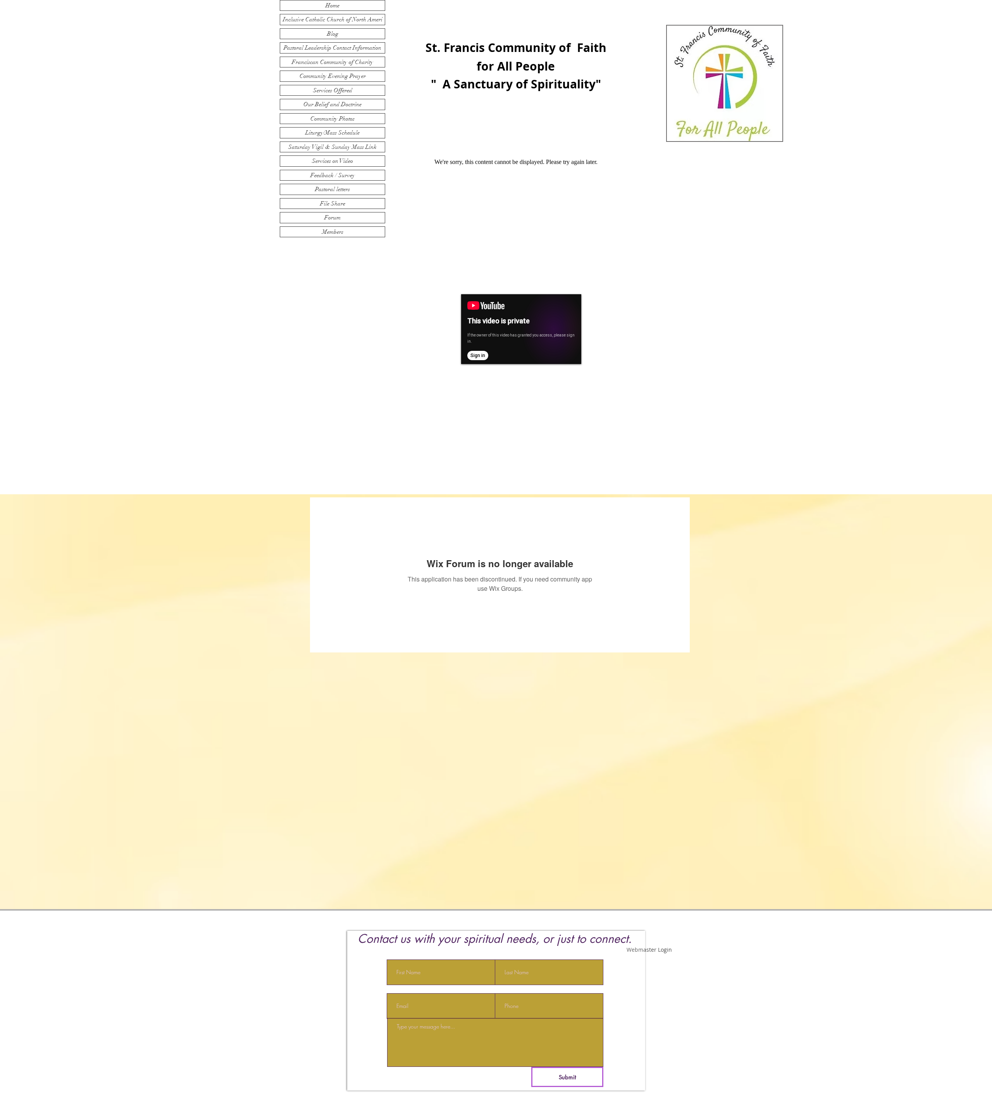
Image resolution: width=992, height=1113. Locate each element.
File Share (332, 203)
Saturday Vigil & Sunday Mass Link (332, 146)
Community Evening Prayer (333, 75)
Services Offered (332, 90)
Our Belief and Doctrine (332, 104)
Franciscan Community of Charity (332, 62)
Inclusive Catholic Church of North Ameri (332, 19)
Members (332, 231)
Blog (332, 33)
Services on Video (332, 160)
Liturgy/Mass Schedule (332, 132)
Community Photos (332, 118)
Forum (332, 217)
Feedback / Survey (332, 175)
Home (332, 5)
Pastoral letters (332, 189)
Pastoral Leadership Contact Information (332, 47)
